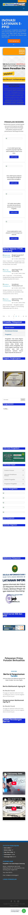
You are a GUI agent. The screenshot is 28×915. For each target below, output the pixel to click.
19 (13, 316)
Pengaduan (8, 334)
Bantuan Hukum (9, 327)
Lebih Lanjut (14, 157)
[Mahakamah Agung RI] (13, 493)
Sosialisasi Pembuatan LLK (17, 285)
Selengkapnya (14, 41)
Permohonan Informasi (11, 331)
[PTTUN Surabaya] (13, 503)
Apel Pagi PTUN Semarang (17, 270)
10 (8, 316)
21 (18, 316)
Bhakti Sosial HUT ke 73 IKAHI (18, 255)
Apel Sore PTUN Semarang (17, 299)
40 (26, 316)
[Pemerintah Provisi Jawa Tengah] (13, 507)
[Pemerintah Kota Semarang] (13, 512)
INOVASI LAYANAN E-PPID (12, 23)
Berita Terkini (22, 258)
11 (19, 393)
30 (23, 316)
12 (20, 393)
